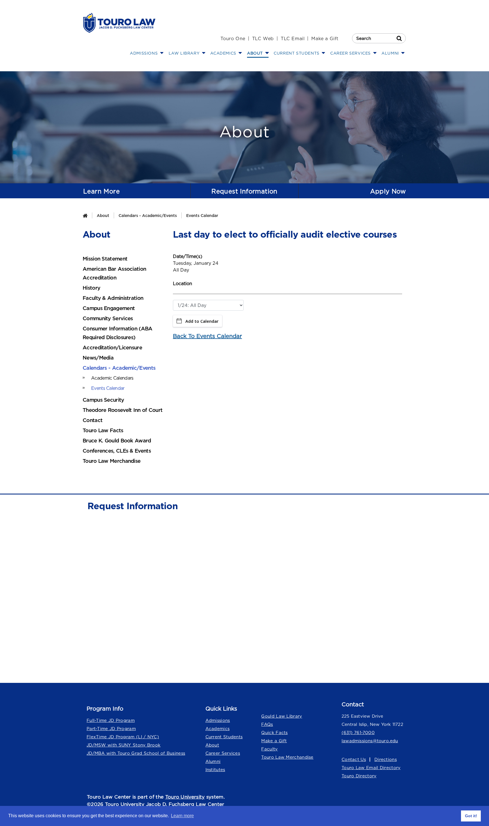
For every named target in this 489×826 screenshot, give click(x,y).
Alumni (213, 761)
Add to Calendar (201, 321)
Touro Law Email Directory (371, 767)
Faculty (269, 749)
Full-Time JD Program (111, 720)
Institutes (215, 769)
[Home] (85, 215)
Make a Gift (324, 38)
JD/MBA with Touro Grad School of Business (136, 753)
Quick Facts (274, 732)
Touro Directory (359, 775)
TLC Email (292, 38)
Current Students (224, 736)
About (103, 215)
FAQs (267, 724)
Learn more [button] (182, 815)
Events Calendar (202, 215)
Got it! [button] (471, 816)
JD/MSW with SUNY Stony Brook (123, 745)
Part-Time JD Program (111, 728)
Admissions (217, 720)
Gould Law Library (281, 716)
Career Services (222, 753)
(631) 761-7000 (358, 732)
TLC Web (263, 38)
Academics (217, 728)
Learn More (101, 191)
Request (244, 191)
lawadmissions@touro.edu (370, 740)
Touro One (232, 38)
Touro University (185, 796)
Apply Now (388, 191)
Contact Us (354, 759)
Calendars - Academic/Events (148, 215)
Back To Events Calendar (207, 336)
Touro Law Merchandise (287, 757)
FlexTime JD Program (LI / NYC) (123, 736)
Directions (385, 759)
